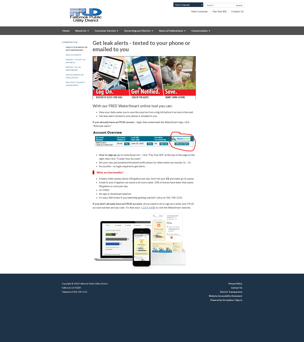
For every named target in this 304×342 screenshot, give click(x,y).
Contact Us (237, 11)
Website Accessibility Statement (225, 296)
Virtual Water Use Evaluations (75, 76)
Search (239, 5)
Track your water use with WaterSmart (77, 48)
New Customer (199, 11)
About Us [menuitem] (80, 30)
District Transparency (231, 292)
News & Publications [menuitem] (171, 30)
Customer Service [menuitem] (105, 30)
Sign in (238, 300)
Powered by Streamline (222, 300)
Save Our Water (73, 55)
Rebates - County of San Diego (76, 61)
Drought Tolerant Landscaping (75, 83)
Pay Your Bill (219, 11)
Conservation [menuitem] (199, 30)
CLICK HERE (148, 207)
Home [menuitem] (66, 30)
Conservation (69, 42)
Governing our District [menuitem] (137, 30)
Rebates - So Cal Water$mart (73, 68)
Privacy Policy (235, 283)
